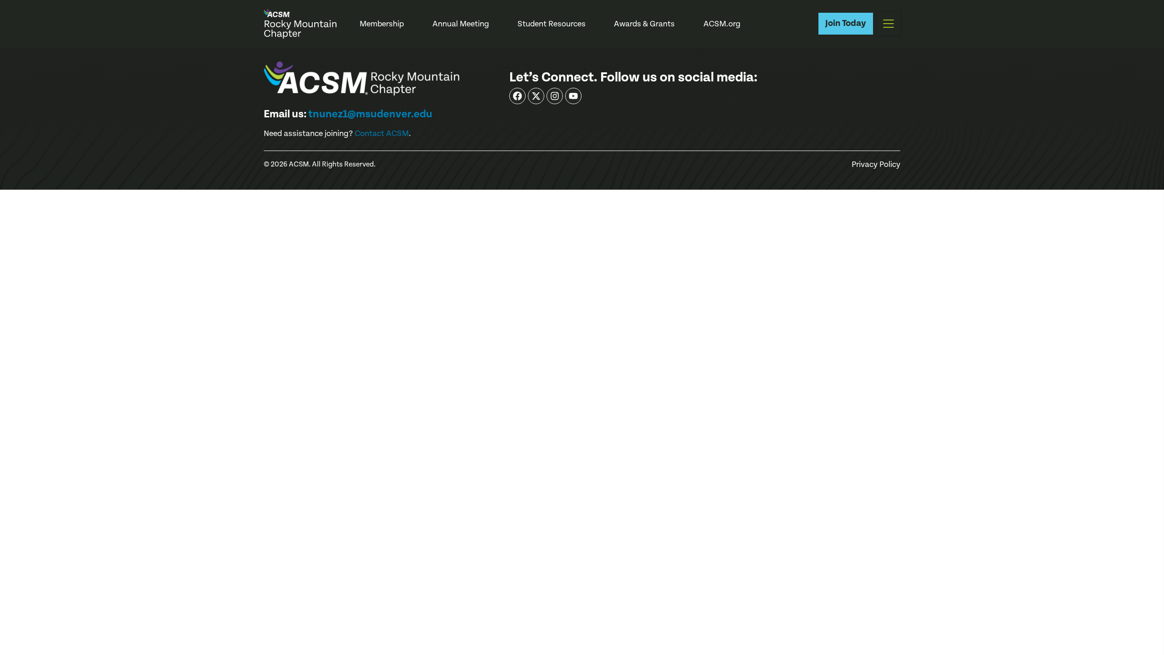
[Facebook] (517, 96)
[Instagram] (555, 96)
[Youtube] (573, 96)
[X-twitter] (536, 96)
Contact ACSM (382, 133)
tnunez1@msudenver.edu (370, 114)
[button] (888, 23)
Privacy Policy (876, 164)
